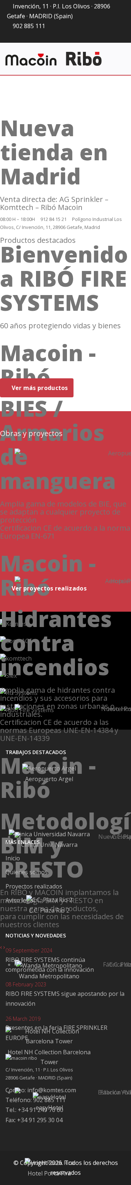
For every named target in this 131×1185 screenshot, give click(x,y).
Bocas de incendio (30, 365)
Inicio (12, 858)
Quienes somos (26, 872)
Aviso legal (20, 900)
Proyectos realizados (33, 886)
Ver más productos (39, 388)
